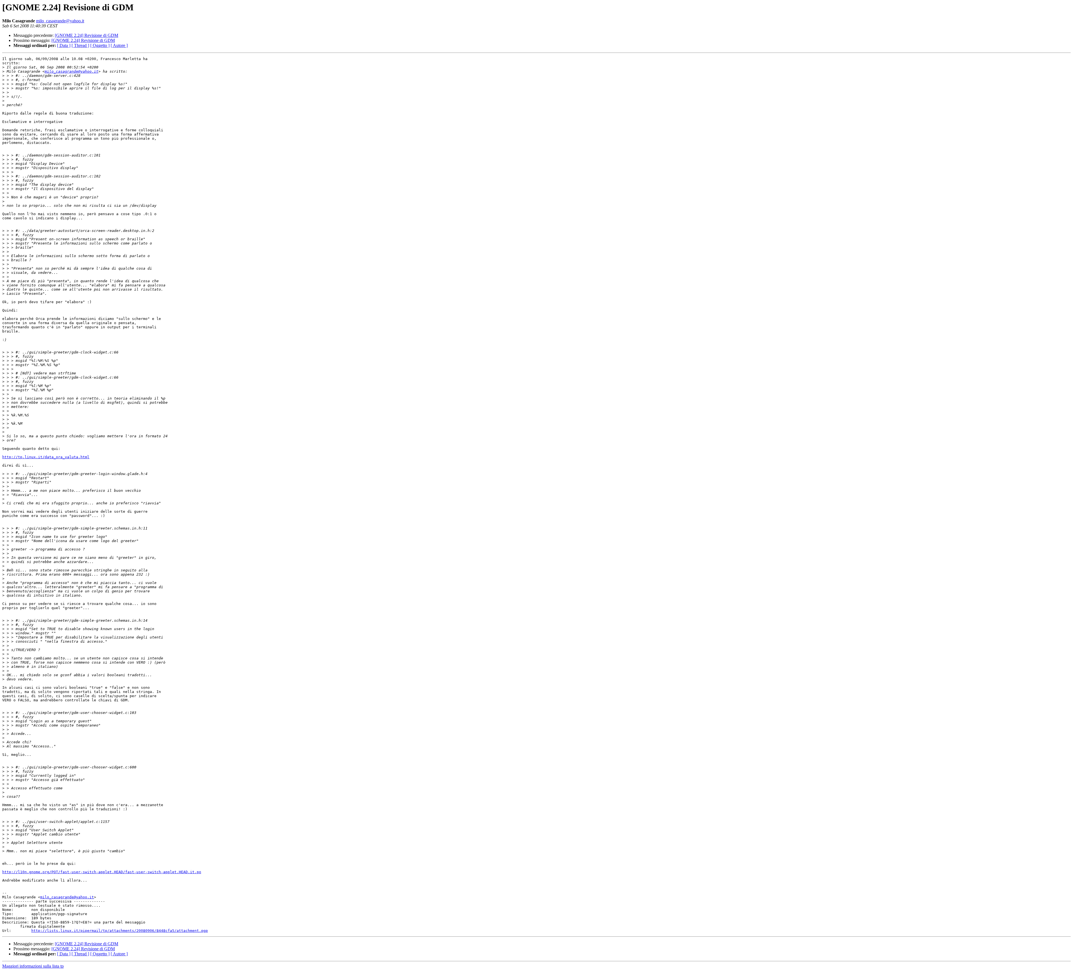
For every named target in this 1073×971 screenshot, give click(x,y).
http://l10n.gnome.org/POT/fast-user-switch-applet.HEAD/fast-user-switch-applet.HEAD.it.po (101, 872)
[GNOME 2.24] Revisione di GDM (86, 35)
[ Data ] (63, 45)
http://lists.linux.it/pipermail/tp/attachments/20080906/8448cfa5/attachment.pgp (119, 931)
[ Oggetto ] (100, 45)
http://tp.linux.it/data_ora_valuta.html (45, 457)
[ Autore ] (119, 45)
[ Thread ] (80, 45)
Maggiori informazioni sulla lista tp (33, 966)
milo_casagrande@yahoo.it (60, 20)
